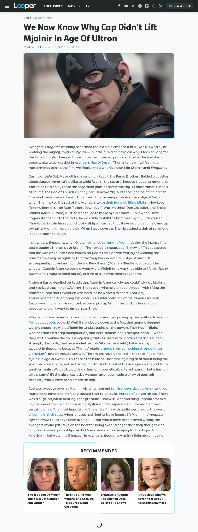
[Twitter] (133, 7)
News (27, 18)
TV (87, 6)
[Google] (154, 7)
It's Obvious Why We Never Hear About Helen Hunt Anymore (152, 499)
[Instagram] (140, 7)
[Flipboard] (147, 7)
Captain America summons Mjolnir (102, 242)
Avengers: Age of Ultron (93, 162)
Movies (74, 6)
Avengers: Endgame (132, 388)
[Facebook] (119, 7)
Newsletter (182, 6)
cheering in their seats (46, 414)
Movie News (43, 18)
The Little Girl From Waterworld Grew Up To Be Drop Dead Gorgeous (79, 501)
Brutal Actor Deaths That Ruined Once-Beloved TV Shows (114, 499)
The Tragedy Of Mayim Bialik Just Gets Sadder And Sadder (43, 499)
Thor (81, 192)
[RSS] (161, 7)
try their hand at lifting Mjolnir (124, 202)
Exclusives (53, 6)
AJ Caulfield (35, 47)
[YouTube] (126, 7)
